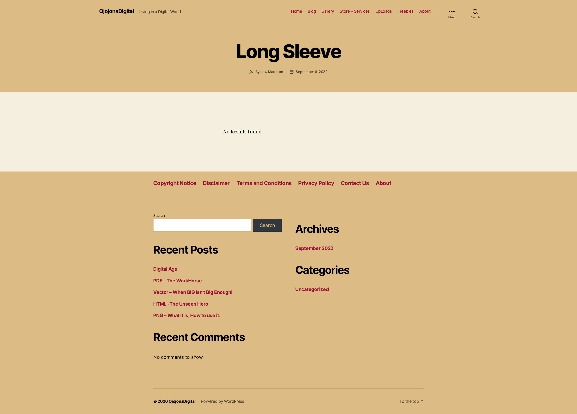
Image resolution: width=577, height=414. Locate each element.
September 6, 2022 (311, 71)
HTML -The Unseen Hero (180, 304)
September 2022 (314, 248)
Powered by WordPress (222, 401)
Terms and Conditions (264, 183)
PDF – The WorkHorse (177, 281)
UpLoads (384, 11)
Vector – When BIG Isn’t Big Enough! (193, 292)
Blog (312, 11)
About (425, 11)
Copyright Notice (174, 183)
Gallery (327, 11)
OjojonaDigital (116, 11)
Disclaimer (216, 183)
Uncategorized (312, 289)
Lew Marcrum (271, 71)
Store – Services (355, 11)
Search (159, 215)
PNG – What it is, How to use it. (186, 315)
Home (296, 11)
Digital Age (165, 269)
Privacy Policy (316, 183)
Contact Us (355, 183)
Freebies (405, 11)
